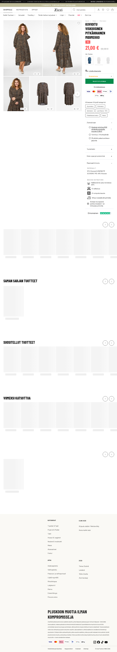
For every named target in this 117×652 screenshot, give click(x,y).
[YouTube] (106, 642)
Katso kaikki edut (85, 530)
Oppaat (35, 10)
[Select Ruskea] (99, 60)
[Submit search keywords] (74, 10)
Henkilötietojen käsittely (55, 649)
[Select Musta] (108, 60)
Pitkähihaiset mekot (92, 115)
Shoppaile (7, 10)
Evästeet (78, 649)
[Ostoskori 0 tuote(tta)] (112, 9)
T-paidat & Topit (53, 526)
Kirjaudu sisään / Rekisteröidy (89, 526)
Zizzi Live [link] (88, 15)
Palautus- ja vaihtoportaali (57, 574)
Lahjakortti (51, 585)
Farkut (50, 553)
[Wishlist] (79, 23)
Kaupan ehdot (69, 649)
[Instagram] (94, 642)
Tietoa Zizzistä (84, 566)
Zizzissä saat (91, 122)
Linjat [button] (62, 15)
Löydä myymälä (53, 577)
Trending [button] (30, 15)
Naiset (87, 21)
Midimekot (100, 106)
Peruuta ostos (52, 597)
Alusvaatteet (52, 549)
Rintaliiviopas (52, 581)
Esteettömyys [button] (52, 593)
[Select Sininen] (89, 60)
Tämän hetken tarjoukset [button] (46, 15)
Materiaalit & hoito (93, 163)
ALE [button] (79, 15)
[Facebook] (98, 642)
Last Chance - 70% (102, 111)
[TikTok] (102, 642)
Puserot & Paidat (53, 530)
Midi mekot (103, 21)
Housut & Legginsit (54, 538)
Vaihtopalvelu (52, 570)
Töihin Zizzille (83, 574)
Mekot (94, 21)
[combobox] (83, 10)
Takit (49, 534)
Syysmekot (90, 106)
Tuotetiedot (91, 149)
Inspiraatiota (22, 10)
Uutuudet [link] (21, 15)
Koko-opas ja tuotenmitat (96, 156)
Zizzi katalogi (83, 578)
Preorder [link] (72, 15)
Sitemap (86, 649)
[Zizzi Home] (58, 9)
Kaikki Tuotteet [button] (8, 15)
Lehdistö (82, 570)
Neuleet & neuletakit (55, 541)
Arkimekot (90, 111)
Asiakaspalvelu (53, 566)
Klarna (50, 589)
